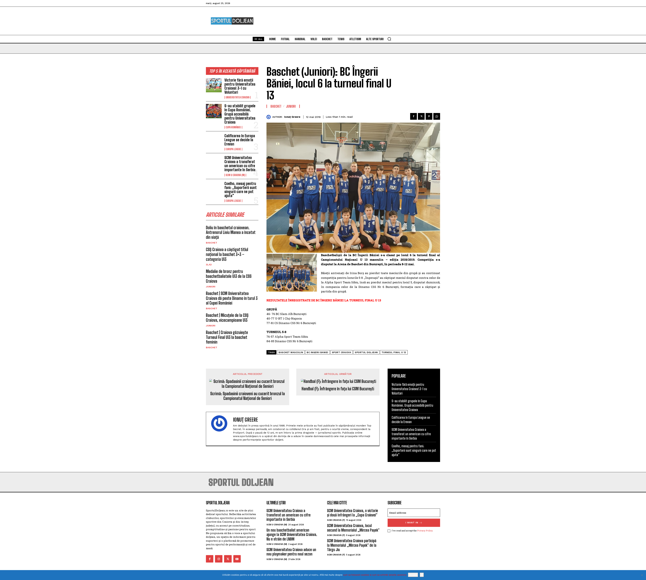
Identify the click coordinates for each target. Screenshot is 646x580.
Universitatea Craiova (237, 97)
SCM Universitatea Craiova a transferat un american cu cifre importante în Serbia (239, 163)
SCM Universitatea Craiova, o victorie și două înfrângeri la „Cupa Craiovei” (352, 512)
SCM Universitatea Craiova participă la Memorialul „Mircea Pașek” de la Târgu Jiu (351, 545)
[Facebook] (413, 116)
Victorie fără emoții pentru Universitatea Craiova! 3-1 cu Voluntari (239, 86)
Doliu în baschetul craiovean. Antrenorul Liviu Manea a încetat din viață (230, 232)
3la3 (209, 264)
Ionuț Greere (292, 116)
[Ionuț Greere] (269, 117)
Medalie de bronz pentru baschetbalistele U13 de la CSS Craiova (229, 276)
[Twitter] (421, 116)
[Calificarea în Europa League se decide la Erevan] (214, 141)
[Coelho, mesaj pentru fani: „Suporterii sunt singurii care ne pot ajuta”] (214, 189)
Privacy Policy (425, 530)
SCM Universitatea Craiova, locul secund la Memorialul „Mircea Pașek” (353, 527)
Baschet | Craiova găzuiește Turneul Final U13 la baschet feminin (227, 337)
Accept (413, 574)
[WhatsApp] (436, 116)
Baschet (211, 242)
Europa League (233, 149)
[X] (641, 575)
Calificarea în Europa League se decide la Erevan (239, 140)
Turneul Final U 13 (394, 352)
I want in (411, 522)
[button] (389, 39)
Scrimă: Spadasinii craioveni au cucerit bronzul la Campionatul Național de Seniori (247, 396)
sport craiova (341, 352)
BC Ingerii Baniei (317, 352)
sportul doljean (366, 352)
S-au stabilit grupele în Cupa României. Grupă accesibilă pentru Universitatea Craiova (239, 114)
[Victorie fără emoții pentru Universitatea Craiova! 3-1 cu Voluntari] (214, 85)
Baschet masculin (291, 352)
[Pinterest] (429, 116)
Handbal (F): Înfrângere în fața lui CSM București (338, 388)
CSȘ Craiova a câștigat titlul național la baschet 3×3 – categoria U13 (227, 254)
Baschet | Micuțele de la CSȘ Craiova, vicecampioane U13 (227, 318)
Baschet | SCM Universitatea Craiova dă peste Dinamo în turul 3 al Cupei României (232, 298)
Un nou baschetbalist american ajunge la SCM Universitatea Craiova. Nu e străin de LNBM (291, 534)
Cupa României (233, 127)
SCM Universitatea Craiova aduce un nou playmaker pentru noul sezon (291, 551)
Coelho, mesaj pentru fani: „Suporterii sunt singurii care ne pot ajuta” (240, 189)
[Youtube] (237, 559)
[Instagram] (218, 559)
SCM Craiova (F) (336, 520)
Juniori (210, 286)
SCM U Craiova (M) (235, 175)
